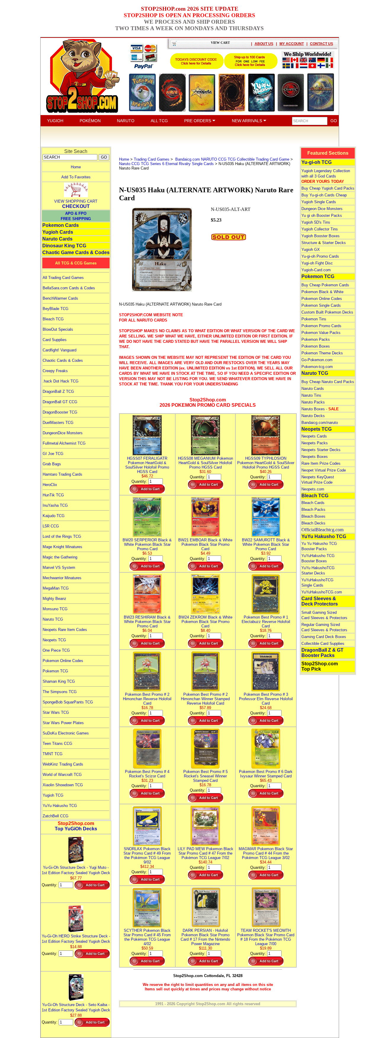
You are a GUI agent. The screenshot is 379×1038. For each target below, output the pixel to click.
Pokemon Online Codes (63, 660)
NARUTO (125, 120)
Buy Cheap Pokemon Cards (325, 285)
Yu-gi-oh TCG (316, 162)
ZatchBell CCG (55, 816)
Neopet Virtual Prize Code (323, 470)
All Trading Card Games (63, 277)
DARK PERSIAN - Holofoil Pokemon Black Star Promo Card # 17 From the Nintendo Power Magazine (205, 937)
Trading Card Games (151, 159)
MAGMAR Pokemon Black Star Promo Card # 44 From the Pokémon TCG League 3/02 (266, 853)
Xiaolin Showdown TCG (63, 785)
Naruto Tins (311, 395)
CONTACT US (321, 44)
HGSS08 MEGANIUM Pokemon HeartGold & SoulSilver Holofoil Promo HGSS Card (205, 462)
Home (76, 167)
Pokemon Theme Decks (322, 353)
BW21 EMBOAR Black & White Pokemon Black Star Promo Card (205, 544)
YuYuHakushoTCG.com (321, 592)
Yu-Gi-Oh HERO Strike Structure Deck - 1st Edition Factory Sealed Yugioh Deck (76, 939)
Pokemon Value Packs (321, 332)
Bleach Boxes (313, 516)
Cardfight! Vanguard (59, 350)
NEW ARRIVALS (247, 120)
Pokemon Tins (313, 319)
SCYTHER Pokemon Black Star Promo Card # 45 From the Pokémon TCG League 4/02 (147, 937)
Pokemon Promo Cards (321, 326)
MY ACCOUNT (292, 44)
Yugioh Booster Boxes (320, 236)
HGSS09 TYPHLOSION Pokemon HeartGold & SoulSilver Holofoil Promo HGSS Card (265, 462)
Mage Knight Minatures (62, 547)
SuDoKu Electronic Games (66, 733)
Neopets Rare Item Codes (65, 629)
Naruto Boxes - (320, 409)
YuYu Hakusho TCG (60, 805)
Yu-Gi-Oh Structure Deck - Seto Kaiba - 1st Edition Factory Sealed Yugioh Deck (76, 1007)
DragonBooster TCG (60, 412)
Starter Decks (334, 242)
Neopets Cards (314, 436)
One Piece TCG (56, 650)
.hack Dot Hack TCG (60, 381)
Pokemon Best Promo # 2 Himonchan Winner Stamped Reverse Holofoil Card (205, 699)
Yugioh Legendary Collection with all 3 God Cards (325, 176)
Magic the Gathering (60, 557)
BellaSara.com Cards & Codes (69, 288)
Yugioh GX (310, 249)
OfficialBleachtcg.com (322, 529)
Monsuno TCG (55, 609)
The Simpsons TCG (60, 692)
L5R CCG (51, 526)
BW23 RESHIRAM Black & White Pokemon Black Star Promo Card (147, 621)
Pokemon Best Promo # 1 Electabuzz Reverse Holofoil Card (266, 621)
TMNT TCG (52, 754)
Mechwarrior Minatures (62, 578)
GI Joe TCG (53, 453)
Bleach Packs (313, 509)
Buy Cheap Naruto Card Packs (327, 382)
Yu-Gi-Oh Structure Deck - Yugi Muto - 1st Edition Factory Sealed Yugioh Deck (76, 870)
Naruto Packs (313, 402)
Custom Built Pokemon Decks (327, 312)
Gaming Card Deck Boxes (323, 637)
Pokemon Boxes (315, 346)
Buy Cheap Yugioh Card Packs (327, 188)
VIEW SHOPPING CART (75, 201)
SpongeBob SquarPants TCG (68, 702)
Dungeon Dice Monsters (322, 208)
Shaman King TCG (59, 681)
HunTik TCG (53, 495)
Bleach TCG (53, 319)
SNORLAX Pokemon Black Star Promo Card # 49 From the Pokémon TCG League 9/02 (147, 855)
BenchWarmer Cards (60, 298)
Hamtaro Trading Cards (62, 474)
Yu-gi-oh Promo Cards (320, 256)
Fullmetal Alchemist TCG (64, 443)
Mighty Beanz (54, 598)
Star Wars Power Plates (63, 723)
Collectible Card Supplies (322, 643)
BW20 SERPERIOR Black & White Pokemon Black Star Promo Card (147, 544)
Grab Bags (52, 464)
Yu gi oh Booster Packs (321, 215)
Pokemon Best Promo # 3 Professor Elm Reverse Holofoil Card (266, 699)
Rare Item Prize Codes (321, 463)
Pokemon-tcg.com (317, 366)
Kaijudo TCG (54, 516)
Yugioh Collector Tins (319, 229)
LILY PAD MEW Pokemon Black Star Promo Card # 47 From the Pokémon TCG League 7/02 (205, 853)
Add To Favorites (76, 177)
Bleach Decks (313, 523)
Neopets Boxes (314, 456)
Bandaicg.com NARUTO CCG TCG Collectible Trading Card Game (231, 159)
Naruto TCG (53, 619)
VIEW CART (220, 42)
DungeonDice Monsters (63, 433)
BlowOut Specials (58, 329)
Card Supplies (55, 340)
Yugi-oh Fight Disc (317, 263)
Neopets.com (312, 489)
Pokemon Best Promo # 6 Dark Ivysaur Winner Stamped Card (266, 773)
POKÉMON (90, 120)
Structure (309, 242)
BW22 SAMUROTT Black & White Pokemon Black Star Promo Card (266, 544)
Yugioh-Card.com (316, 270)
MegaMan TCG (56, 588)
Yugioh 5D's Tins (315, 222)
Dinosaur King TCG (64, 245)
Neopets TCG (54, 640)
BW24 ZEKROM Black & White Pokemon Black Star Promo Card (205, 621)
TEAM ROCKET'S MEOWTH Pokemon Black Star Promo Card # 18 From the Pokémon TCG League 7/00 (265, 937)
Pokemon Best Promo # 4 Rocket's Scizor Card (147, 773)
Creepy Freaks (55, 371)
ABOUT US (264, 44)
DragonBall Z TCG (58, 391)
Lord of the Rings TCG (62, 536)
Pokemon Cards (60, 225)
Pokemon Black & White (322, 292)
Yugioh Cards (57, 232)
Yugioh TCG (53, 795)
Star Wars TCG (56, 712)
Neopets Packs (314, 443)
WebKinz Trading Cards (63, 764)
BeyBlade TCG (55, 308)
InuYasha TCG (55, 505)
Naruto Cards (57, 238)
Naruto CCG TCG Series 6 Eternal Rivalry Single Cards (166, 164)
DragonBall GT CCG (60, 402)
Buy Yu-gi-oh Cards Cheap (324, 195)
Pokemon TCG (55, 671)
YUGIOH (55, 120)
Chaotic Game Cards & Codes (76, 252)
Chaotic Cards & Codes (63, 360)
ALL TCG (159, 120)
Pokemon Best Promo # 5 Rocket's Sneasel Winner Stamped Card (205, 776)
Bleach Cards (313, 503)
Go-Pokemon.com (317, 360)
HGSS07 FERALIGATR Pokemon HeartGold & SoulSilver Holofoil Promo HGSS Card (147, 465)
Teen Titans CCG (57, 743)
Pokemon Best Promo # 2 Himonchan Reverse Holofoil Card (147, 699)
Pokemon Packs (315, 339)
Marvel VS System (59, 567)
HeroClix (50, 484)
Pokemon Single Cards (321, 305)
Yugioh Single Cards (318, 202)
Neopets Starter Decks (321, 450)
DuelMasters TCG (58, 422)
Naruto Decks (313, 416)
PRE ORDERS (198, 120)
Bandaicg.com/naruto (319, 422)
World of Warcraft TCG (62, 774)
